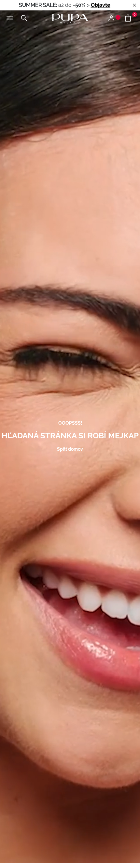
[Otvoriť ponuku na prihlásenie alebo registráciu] (114, 18)
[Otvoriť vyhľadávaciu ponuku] (24, 18)
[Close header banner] (134, 5)
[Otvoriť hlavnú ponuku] (9, 18)
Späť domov (70, 449)
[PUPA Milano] (70, 18)
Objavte (100, 5)
